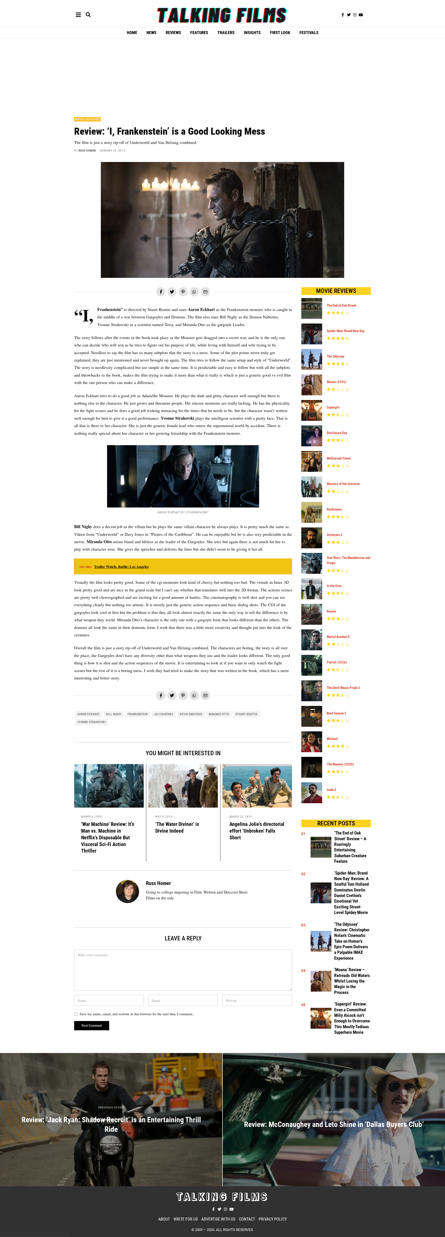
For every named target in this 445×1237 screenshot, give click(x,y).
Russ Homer (87, 150)
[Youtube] (361, 15)
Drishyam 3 (334, 535)
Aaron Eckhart (88, 714)
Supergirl (333, 407)
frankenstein (138, 714)
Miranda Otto (219, 714)
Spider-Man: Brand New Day (346, 331)
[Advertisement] (222, 77)
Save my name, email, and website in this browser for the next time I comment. (136, 1014)
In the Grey (334, 586)
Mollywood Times (339, 458)
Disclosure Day (337, 433)
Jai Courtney (163, 714)
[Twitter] (349, 15)
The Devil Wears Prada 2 (343, 688)
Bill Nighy (113, 714)
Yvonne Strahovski (91, 722)
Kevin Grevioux (191, 714)
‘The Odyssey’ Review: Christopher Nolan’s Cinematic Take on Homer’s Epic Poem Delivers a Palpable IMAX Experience (351, 941)
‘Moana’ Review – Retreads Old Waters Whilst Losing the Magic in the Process (352, 981)
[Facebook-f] (343, 15)
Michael (332, 739)
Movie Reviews (87, 119)
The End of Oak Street (341, 305)
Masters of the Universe (343, 484)
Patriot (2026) (337, 662)
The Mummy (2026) (340, 764)
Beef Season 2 (336, 713)
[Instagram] (355, 15)
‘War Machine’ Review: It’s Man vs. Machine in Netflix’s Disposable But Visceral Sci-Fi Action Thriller (107, 837)
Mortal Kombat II (338, 637)
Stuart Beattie (246, 714)
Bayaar (331, 611)
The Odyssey (335, 356)
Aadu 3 (331, 790)
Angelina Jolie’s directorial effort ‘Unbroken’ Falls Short (256, 830)
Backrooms (334, 509)
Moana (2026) (336, 382)
